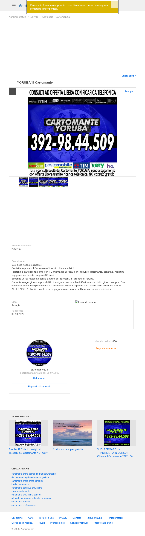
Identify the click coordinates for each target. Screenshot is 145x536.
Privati (41, 522)
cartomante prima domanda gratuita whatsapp (33, 474)
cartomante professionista (23, 505)
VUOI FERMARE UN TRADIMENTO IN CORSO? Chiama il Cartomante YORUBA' (115, 453)
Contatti (76, 517)
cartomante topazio (20, 501)
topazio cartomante (20, 491)
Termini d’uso (46, 517)
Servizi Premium (79, 522)
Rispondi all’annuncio (39, 386)
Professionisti (57, 522)
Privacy (63, 517)
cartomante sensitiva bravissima (26, 488)
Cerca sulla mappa (22, 522)
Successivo (128, 75)
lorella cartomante (20, 484)
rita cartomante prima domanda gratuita (30, 477)
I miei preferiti (115, 517)
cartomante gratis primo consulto (27, 481)
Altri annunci (39, 378)
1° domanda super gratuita (68, 449)
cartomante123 (39, 369)
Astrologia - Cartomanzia (56, 16)
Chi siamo (17, 517)
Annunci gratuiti (17, 16)
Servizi (34, 16)
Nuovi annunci (94, 517)
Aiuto (31, 517)
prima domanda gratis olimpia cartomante (31, 498)
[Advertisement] (72, 44)
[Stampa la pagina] (105, 359)
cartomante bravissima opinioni (26, 495)
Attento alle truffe (103, 522)
